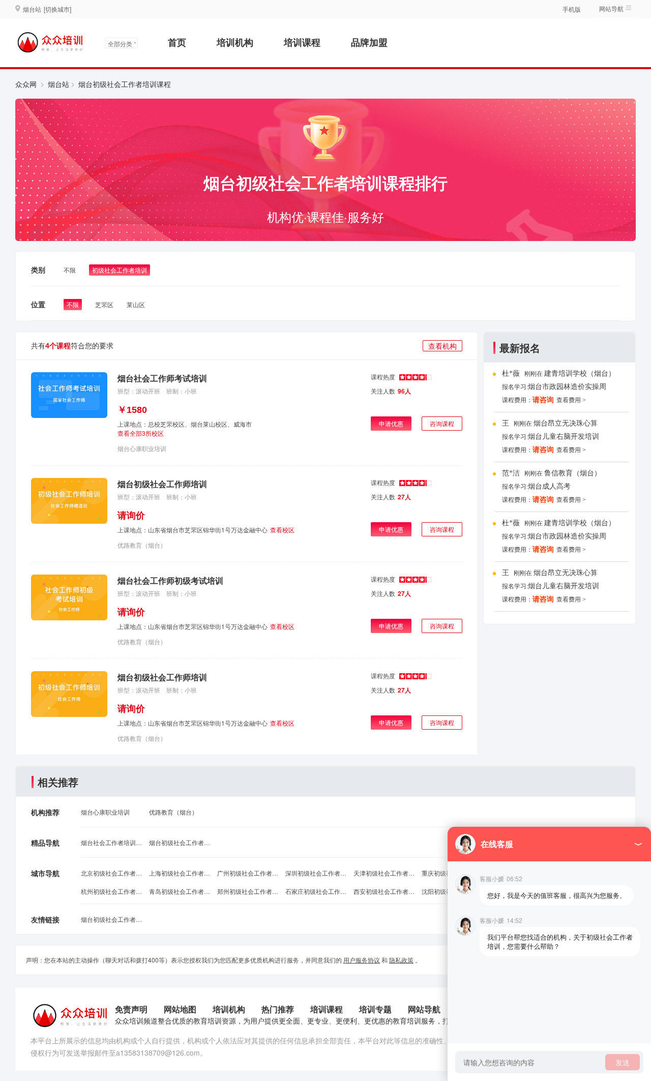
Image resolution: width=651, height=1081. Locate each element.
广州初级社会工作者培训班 (247, 872)
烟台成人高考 (549, 486)
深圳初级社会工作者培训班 (315, 872)
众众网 (26, 84)
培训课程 (302, 42)
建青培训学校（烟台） (579, 373)
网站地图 (180, 1009)
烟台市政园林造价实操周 (567, 387)
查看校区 (282, 529)
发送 (622, 1062)
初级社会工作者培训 (119, 269)
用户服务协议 (361, 959)
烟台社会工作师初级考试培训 (170, 580)
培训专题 (375, 1009)
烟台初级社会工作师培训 (162, 484)
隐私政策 (401, 959)
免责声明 (131, 1009)
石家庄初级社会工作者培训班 (315, 891)
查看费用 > (571, 400)
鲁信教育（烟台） (572, 473)
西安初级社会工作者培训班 (384, 891)
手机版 (572, 9)
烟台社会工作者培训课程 (111, 842)
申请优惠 (391, 423)
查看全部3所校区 (140, 433)
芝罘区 (104, 304)
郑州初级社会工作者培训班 (247, 891)
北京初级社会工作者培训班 (111, 872)
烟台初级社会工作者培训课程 (179, 842)
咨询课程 (442, 423)
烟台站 (58, 84)
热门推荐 (277, 1009)
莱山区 (136, 304)
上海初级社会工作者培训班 (179, 872)
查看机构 (442, 346)
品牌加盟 (369, 42)
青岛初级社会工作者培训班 (179, 891)
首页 (177, 42)
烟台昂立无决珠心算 (566, 423)
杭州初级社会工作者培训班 (111, 891)
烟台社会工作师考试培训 (162, 378)
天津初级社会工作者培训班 (384, 872)
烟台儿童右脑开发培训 (563, 436)
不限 (70, 269)
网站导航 (424, 1009)
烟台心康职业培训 (141, 448)
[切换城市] (57, 9)
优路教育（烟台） (141, 544)
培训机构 (235, 42)
